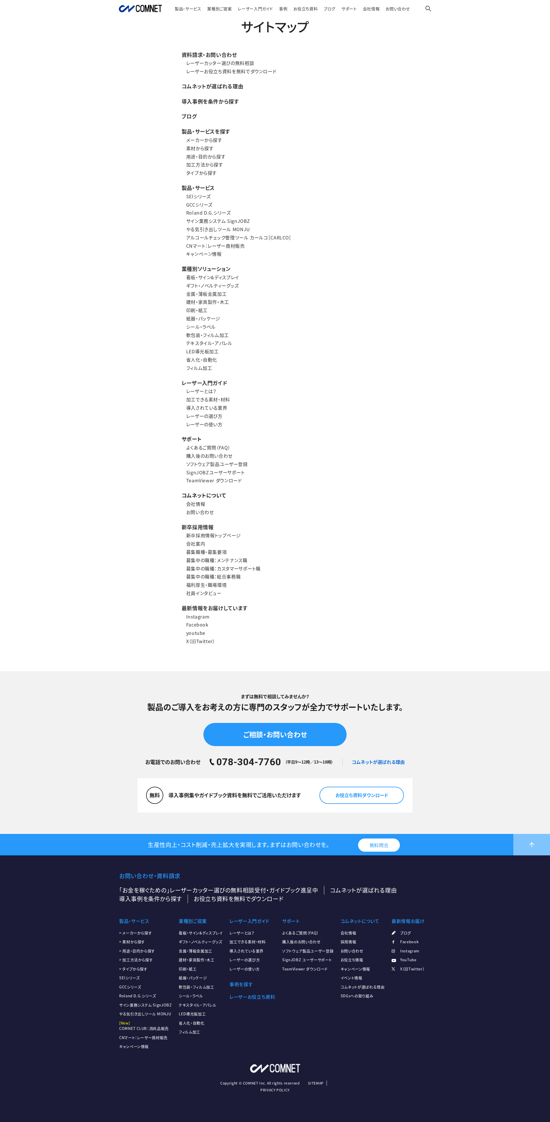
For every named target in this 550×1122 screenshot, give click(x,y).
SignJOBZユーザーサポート (215, 472)
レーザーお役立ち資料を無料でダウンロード (231, 71)
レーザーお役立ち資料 (252, 996)
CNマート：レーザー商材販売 (215, 245)
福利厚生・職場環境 (206, 584)
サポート (349, 8)
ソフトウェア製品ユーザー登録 (217, 464)
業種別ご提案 (219, 8)
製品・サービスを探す (206, 131)
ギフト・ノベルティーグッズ (212, 285)
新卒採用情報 (198, 527)
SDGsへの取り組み (357, 995)
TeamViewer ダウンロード (214, 480)
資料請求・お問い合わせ (209, 55)
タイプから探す (201, 172)
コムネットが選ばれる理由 (212, 86)
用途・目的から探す (205, 156)
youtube (195, 632)
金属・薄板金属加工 (206, 293)
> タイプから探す (133, 969)
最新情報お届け (408, 920)
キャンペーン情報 (204, 253)
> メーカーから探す (135, 932)
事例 (283, 8)
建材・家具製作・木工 (207, 301)
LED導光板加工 (202, 351)
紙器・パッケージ (203, 318)
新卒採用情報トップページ (213, 535)
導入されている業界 (206, 407)
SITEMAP (315, 1083)
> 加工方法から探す (136, 959)
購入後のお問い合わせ (209, 455)
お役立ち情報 (352, 959)
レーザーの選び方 (204, 416)
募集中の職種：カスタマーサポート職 (223, 568)
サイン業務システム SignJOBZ (218, 220)
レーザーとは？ (201, 391)
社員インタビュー (204, 593)
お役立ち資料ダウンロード (361, 795)
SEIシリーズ (198, 196)
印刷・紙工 (197, 310)
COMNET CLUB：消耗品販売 (144, 1028)
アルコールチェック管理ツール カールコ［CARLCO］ (238, 237)
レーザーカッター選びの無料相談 (220, 63)
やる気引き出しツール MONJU (218, 229)
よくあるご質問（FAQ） (208, 447)
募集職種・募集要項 (206, 551)
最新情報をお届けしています (214, 608)
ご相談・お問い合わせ (275, 734)
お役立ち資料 (305, 8)
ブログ (329, 8)
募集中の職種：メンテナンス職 (216, 560)
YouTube (408, 959)
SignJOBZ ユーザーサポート (307, 959)
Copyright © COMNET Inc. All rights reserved (260, 1083)
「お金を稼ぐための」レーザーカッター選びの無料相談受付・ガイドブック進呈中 (218, 890)
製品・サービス (188, 8)
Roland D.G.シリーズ (208, 212)
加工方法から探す (204, 164)
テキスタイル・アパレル (209, 343)
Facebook (197, 624)
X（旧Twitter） (200, 641)
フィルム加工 (199, 367)
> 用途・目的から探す (137, 950)
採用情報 (348, 941)
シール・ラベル (201, 326)
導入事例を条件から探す (210, 101)
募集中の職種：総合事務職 (213, 576)
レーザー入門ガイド (255, 8)
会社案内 (195, 543)
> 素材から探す (132, 941)
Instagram (198, 616)
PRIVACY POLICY (275, 1090)
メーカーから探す (204, 139)
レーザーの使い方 (204, 424)
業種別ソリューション (206, 269)
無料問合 (379, 845)
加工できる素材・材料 (208, 399)
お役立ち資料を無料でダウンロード (238, 899)
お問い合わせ (398, 8)
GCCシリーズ (199, 204)
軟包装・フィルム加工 (207, 335)
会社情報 (371, 8)
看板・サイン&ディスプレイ (212, 277)
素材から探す (199, 148)
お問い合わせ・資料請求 (149, 876)
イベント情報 (351, 977)
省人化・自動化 (201, 359)
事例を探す (240, 984)
